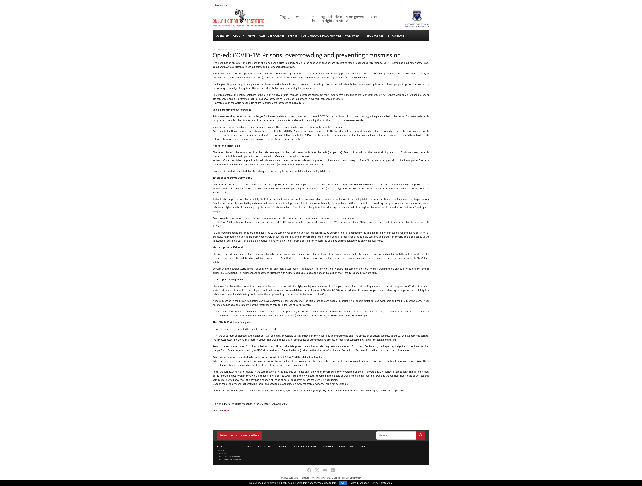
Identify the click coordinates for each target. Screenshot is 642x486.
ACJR (239, 50)
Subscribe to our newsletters (239, 435)
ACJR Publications (271, 35)
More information (360, 482)
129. (381, 311)
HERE (226, 410)
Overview (223, 35)
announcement (224, 357)
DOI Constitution (353, 478)
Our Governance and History (230, 460)
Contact (398, 35)
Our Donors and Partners (229, 457)
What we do (223, 450)
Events (293, 35)
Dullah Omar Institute (223, 50)
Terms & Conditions (335, 478)
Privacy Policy (317, 478)
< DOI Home (220, 5)
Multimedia (353, 35)
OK (343, 482)
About (237, 35)
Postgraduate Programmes (321, 35)
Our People (222, 453)
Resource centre (377, 35)
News (251, 35)
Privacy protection (382, 482)
